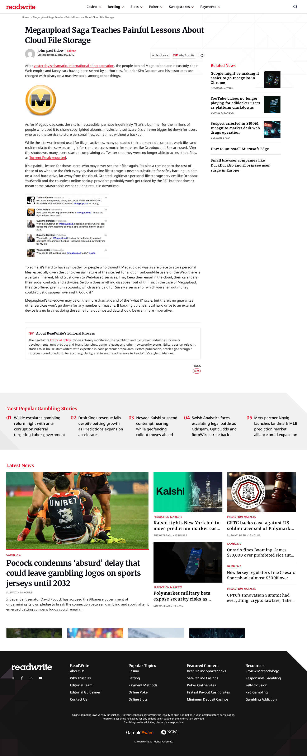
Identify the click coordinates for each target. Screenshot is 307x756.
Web (196, 371)
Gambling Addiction (261, 699)
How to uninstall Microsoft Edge (240, 149)
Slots (135, 6)
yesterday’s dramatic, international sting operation (74, 65)
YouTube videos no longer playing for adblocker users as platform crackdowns (235, 102)
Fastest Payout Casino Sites (208, 692)
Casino (91, 6)
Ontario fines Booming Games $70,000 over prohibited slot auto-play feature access (261, 555)
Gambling (13, 554)
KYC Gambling (256, 692)
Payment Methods (142, 685)
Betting (114, 6)
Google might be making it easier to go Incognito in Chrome (235, 77)
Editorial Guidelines (85, 692)
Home (25, 17)
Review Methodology (262, 671)
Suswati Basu (163, 535)
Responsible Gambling (263, 678)
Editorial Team (81, 685)
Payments (208, 6)
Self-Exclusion (256, 685)
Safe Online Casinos (202, 678)
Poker (154, 6)
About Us (77, 671)
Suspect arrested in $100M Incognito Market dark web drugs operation (235, 127)
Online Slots (137, 699)
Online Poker (138, 692)
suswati (12, 592)
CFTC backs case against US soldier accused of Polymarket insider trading (261, 528)
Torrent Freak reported (47, 157)
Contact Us (78, 699)
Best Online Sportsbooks (206, 671)
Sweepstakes (179, 6)
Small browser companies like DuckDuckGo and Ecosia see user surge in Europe (240, 165)
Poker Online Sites (201, 685)
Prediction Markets (168, 516)
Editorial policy (60, 340)
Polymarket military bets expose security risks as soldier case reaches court (183, 599)
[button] (295, 6)
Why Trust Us (80, 678)
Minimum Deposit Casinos (207, 699)
